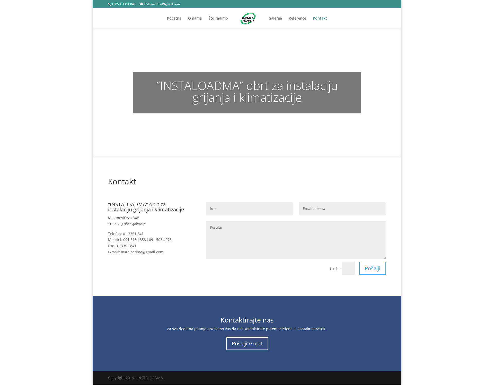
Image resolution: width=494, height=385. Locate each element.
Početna (174, 18)
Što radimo (218, 18)
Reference (297, 18)
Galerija (275, 18)
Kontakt (320, 18)
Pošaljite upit (247, 343)
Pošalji (372, 268)
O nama (195, 18)
